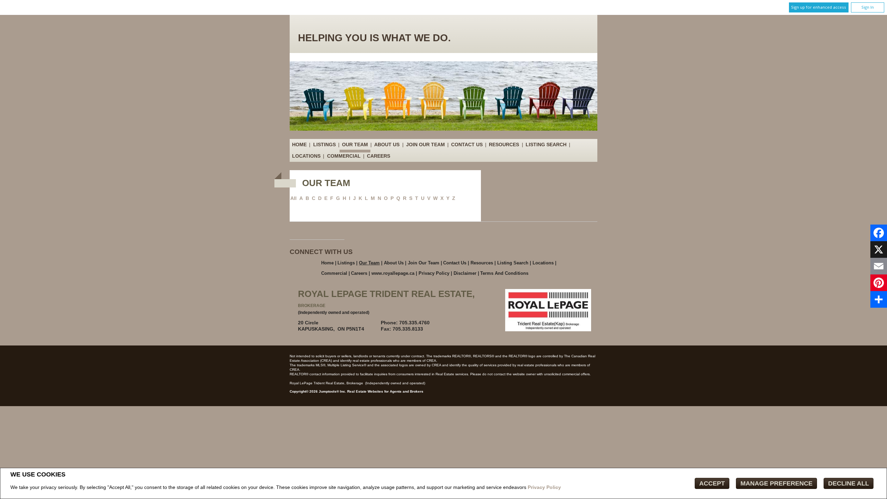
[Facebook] (878, 233)
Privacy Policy (544, 487)
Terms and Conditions (504, 273)
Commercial (344, 156)
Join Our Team (425, 144)
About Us (386, 144)
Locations (306, 156)
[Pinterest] (878, 282)
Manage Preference (776, 483)
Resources (504, 144)
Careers (378, 156)
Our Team (355, 144)
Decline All (848, 483)
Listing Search (546, 144)
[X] (878, 249)
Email (452, 322)
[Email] (878, 266)
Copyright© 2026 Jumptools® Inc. (318, 391)
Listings (324, 144)
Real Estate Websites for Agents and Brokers (385, 391)
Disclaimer (465, 273)
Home (299, 144)
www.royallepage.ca (392, 273)
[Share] (878, 299)
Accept (712, 483)
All (293, 198)
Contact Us (467, 144)
